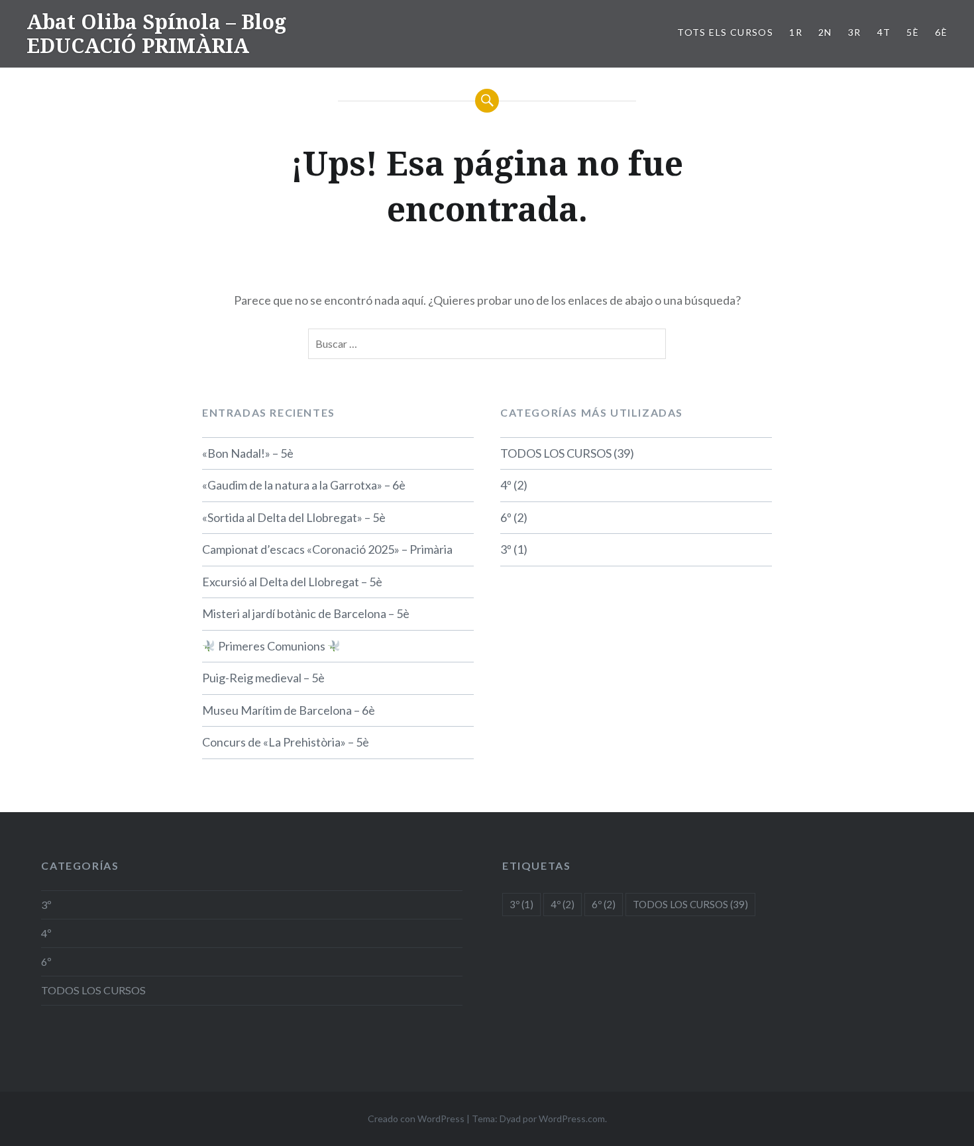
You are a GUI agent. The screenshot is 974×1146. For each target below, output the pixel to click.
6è (941, 32)
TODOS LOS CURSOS (556, 453)
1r (795, 32)
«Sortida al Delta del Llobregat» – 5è (294, 517)
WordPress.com (572, 1118)
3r (854, 32)
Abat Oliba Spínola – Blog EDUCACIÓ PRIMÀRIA (156, 33)
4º (506, 485)
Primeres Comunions (271, 646)
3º (506, 549)
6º (506, 517)
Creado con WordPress (416, 1118)
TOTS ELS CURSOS (725, 32)
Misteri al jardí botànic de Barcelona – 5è (305, 613)
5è (912, 32)
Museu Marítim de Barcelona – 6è (288, 710)
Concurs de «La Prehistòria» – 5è (285, 742)
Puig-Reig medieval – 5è (263, 677)
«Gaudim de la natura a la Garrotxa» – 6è (304, 485)
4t (884, 32)
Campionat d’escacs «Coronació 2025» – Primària (327, 549)
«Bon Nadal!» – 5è (248, 453)
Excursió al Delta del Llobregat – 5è (292, 581)
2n (825, 32)
